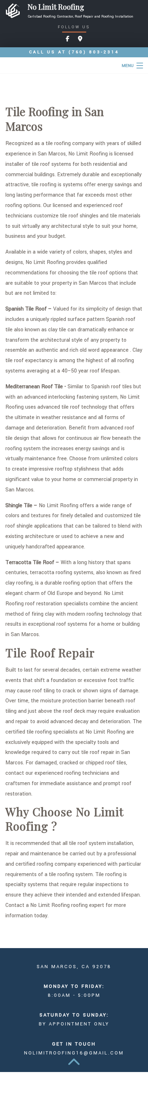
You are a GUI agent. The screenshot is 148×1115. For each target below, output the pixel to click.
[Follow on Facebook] (67, 39)
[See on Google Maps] (80, 39)
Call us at (74, 52)
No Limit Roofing (56, 7)
